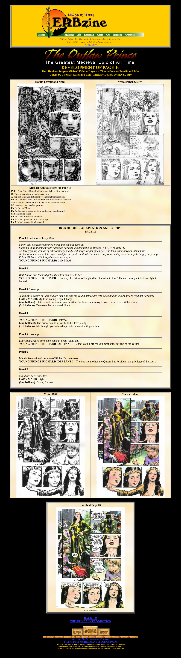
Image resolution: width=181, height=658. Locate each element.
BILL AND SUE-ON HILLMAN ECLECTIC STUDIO (90, 642)
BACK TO (90, 618)
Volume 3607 (90, 44)
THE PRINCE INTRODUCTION (90, 621)
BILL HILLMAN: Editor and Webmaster (90, 639)
